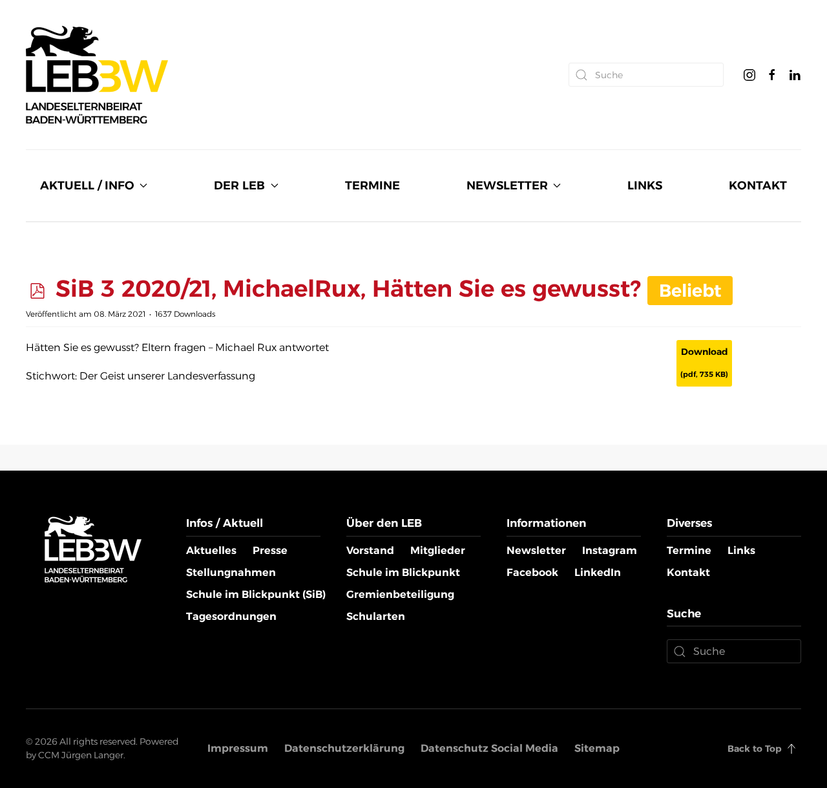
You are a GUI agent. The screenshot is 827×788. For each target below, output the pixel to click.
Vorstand (370, 550)
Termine (689, 550)
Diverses (689, 522)
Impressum (237, 748)
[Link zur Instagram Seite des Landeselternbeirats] (749, 74)
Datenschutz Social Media (489, 748)
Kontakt (688, 572)
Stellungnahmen (231, 572)
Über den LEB (384, 522)
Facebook (532, 572)
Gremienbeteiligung (400, 594)
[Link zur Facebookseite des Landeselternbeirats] (772, 74)
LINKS (644, 185)
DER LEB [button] (239, 185)
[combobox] (646, 75)
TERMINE (372, 185)
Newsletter (536, 550)
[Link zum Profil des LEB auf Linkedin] (794, 74)
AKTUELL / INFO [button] (87, 185)
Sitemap (597, 748)
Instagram (609, 550)
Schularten (375, 616)
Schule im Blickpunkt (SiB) (256, 594)
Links (741, 550)
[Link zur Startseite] (93, 548)
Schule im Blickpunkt (403, 572)
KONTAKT (758, 185)
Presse (270, 550)
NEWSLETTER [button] (507, 185)
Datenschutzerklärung (344, 748)
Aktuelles (211, 550)
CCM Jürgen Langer (80, 755)
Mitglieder (437, 550)
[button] (791, 748)
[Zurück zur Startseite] (97, 74)
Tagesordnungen (231, 616)
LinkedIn (597, 572)
